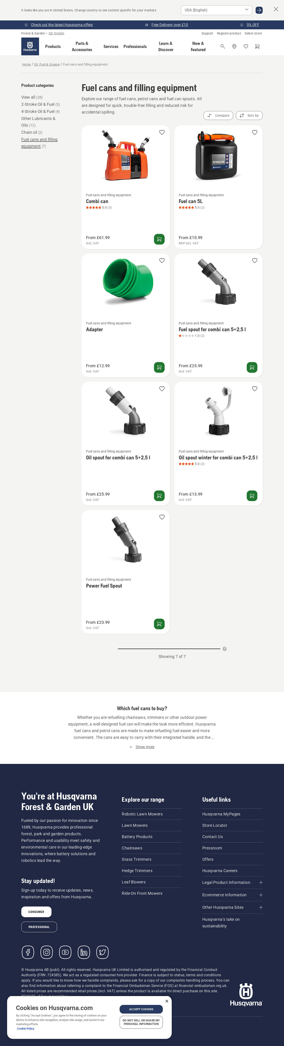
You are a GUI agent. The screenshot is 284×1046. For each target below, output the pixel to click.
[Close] (167, 1001)
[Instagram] (46, 952)
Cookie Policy (25, 1028)
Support (207, 33)
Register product (229, 33)
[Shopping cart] (257, 46)
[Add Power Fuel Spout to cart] (159, 624)
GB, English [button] (56, 33)
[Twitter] (102, 952)
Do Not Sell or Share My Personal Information (141, 1022)
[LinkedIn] (84, 952)
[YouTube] (65, 952)
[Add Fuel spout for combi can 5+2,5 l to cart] (252, 367)
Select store (253, 33)
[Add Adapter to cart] (159, 367)
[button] (53, 46)
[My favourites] (246, 46)
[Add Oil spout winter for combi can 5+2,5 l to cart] (252, 495)
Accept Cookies (141, 1009)
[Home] (30, 46)
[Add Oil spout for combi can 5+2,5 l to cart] (159, 495)
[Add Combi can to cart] (159, 239)
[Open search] (222, 46)
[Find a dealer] (234, 46)
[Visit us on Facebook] (28, 952)
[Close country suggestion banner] (276, 9)
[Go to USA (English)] (259, 10)
